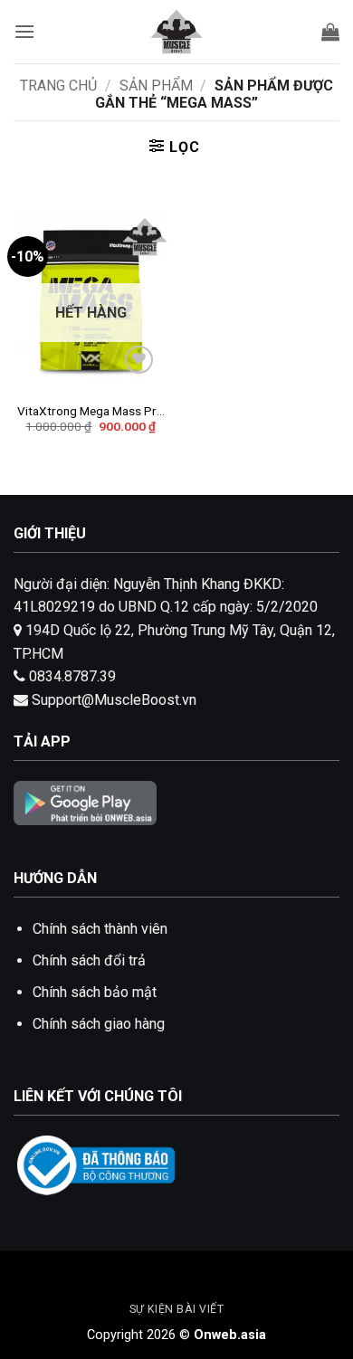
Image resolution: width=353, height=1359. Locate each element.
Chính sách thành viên (100, 928)
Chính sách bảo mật (95, 992)
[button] (24, 31)
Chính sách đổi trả (89, 960)
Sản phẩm (156, 85)
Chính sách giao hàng (99, 1023)
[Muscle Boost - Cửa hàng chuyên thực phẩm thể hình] (176, 31)
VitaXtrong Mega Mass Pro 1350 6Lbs (90, 412)
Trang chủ (58, 85)
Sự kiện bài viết (176, 1309)
